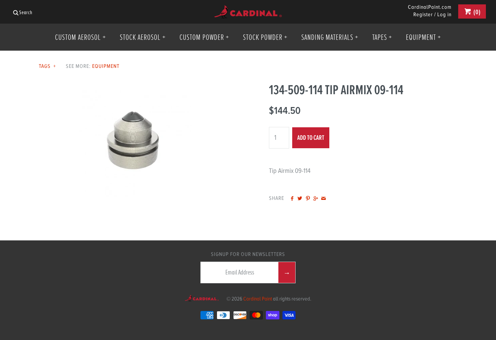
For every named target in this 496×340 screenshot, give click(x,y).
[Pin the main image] (308, 199)
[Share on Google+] (315, 199)
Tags (47, 66)
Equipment (423, 37)
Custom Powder (204, 37)
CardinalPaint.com (429, 7)
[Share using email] (323, 199)
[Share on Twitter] (300, 199)
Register (423, 14)
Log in (444, 14)
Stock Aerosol (143, 37)
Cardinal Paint (257, 299)
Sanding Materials (329, 37)
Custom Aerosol (80, 37)
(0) (476, 12)
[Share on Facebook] (292, 199)
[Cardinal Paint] (248, 10)
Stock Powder (265, 37)
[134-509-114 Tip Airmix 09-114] (133, 86)
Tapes (382, 37)
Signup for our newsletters (248, 254)
